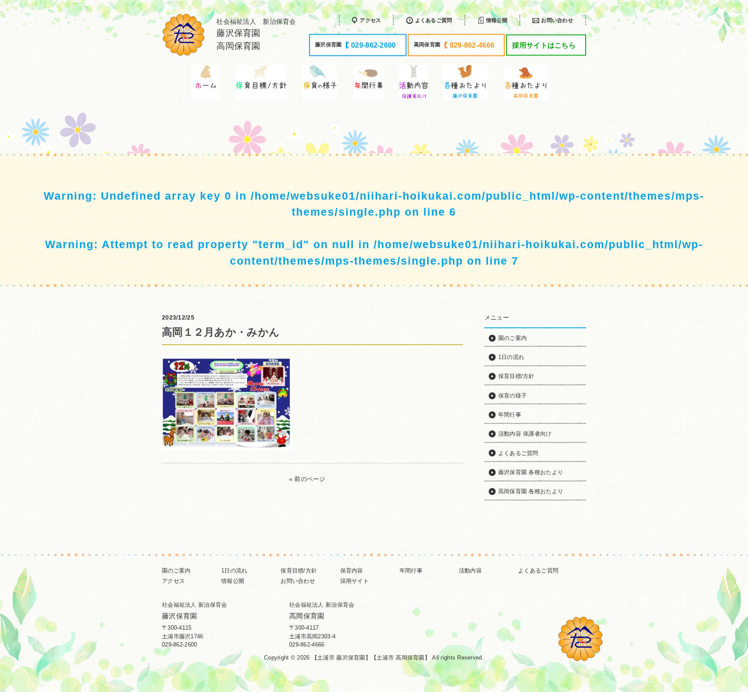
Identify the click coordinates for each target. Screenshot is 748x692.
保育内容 (351, 570)
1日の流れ (234, 570)
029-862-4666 (306, 644)
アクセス (173, 581)
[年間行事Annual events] (368, 82)
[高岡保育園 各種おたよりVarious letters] (526, 82)
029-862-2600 (179, 644)
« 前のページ (307, 478)
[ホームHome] (205, 82)
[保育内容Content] (320, 82)
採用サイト (354, 581)
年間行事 (411, 570)
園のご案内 (176, 570)
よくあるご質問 (538, 570)
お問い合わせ (297, 581)
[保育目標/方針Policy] (261, 82)
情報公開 (232, 581)
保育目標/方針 (298, 570)
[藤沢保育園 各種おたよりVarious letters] (465, 82)
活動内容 (470, 570)
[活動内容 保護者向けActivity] (413, 82)
